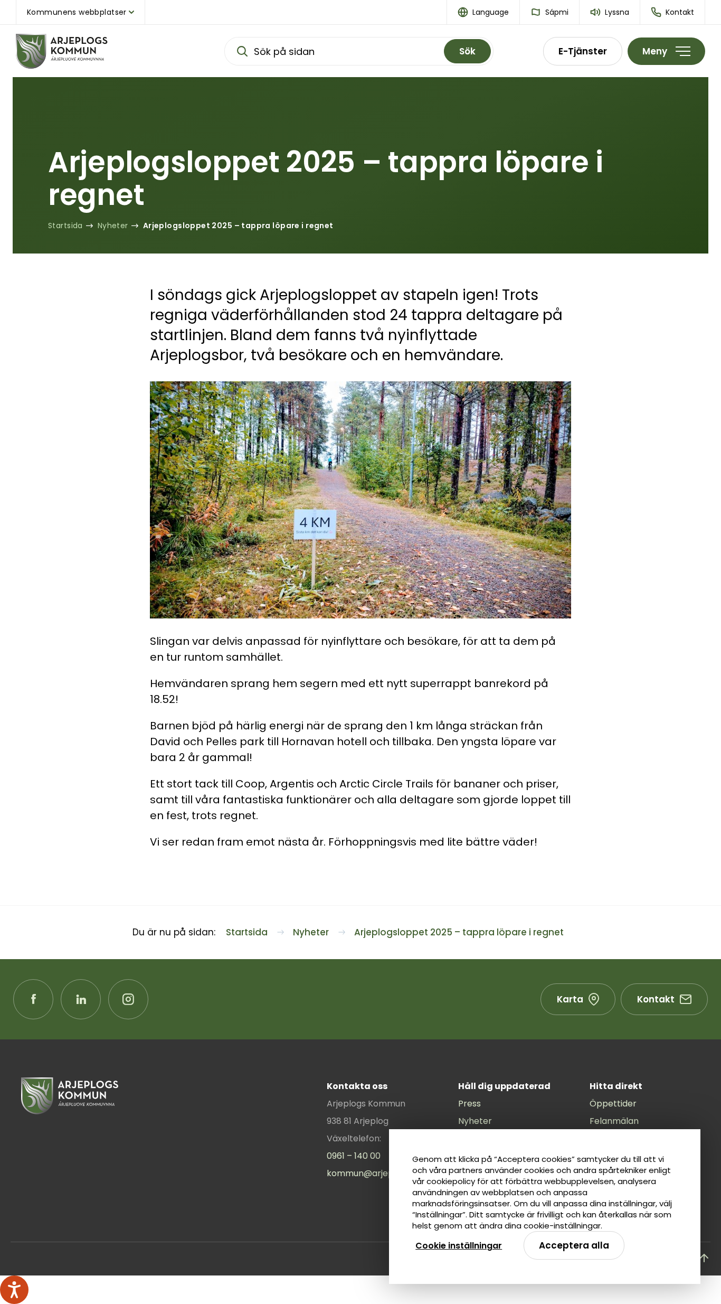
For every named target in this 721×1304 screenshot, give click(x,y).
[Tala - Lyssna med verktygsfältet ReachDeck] (14, 1289)
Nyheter (475, 1121)
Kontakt (656, 999)
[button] (483, 12)
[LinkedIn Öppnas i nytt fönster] (81, 999)
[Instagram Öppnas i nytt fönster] (128, 999)
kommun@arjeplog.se (372, 1173)
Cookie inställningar (458, 1246)
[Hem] (95, 51)
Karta (570, 999)
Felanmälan (614, 1121)
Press (469, 1103)
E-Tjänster (582, 51)
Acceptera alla (574, 1245)
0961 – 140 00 (354, 1156)
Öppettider (613, 1103)
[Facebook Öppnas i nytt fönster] (33, 999)
